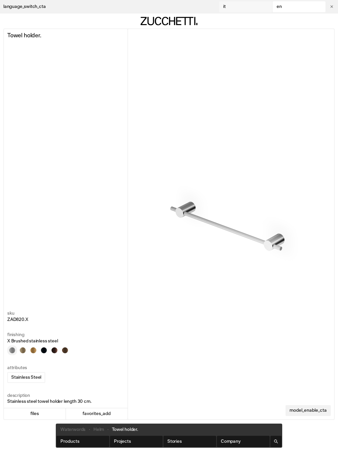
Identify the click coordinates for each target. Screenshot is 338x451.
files (34, 413)
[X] (12, 350)
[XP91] (54, 350)
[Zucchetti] (169, 21)
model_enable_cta (308, 410)
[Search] (276, 441)
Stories (174, 441)
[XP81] (44, 350)
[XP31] (23, 350)
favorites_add (97, 413)
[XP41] (33, 350)
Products (70, 441)
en (279, 6)
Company (231, 441)
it (224, 6)
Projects (122, 441)
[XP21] (65, 350)
